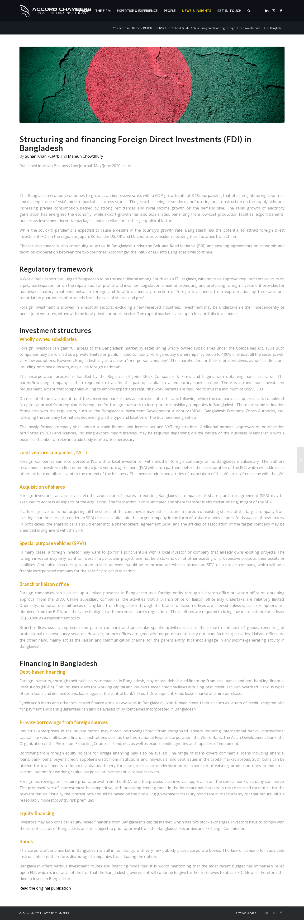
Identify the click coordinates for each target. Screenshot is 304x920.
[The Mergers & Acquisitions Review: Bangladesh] (300, 460)
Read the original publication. (45, 888)
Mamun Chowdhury (85, 156)
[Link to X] (273, 10)
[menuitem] (84, 10)
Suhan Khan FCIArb (42, 156)
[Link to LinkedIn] (266, 10)
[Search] (248, 10)
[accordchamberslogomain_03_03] (55, 10)
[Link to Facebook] (281, 10)
